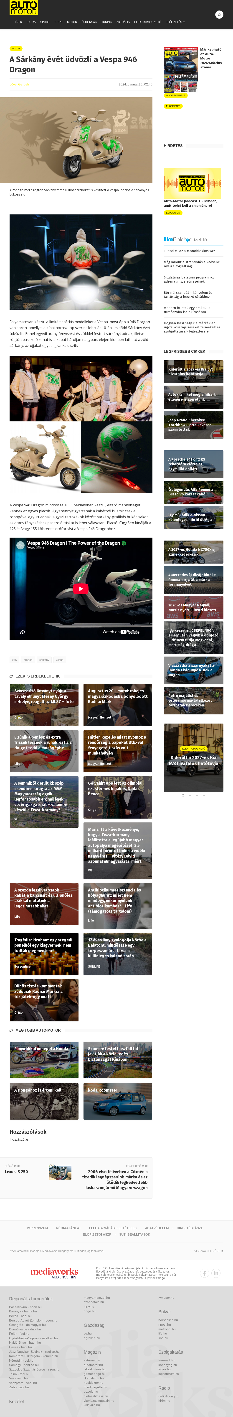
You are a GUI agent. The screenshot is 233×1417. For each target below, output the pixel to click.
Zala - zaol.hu (19, 1387)
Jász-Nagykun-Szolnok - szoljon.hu (34, 1351)
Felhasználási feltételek (113, 1228)
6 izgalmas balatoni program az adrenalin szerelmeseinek (189, 279)
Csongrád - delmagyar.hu (27, 1325)
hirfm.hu (164, 1400)
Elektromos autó (147, 22)
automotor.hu (93, 1365)
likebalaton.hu (94, 1378)
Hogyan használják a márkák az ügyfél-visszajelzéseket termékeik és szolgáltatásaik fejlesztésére (192, 327)
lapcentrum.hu (168, 1374)
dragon (28, 660)
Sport (45, 22)
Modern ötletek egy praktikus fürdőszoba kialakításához (187, 310)
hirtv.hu (89, 1306)
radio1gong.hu (168, 1396)
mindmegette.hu (95, 1387)
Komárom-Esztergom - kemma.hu (33, 1356)
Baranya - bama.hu (23, 1311)
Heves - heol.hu (20, 1347)
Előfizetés (174, 22)
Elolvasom (173, 212)
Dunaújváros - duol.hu (25, 1329)
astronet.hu (92, 1360)
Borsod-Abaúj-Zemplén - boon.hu (33, 1320)
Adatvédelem (157, 1228)
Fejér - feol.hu (19, 1333)
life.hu (162, 1333)
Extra (31, 22)
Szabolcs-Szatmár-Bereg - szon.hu (34, 1369)
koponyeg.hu (167, 1365)
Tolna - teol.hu (19, 1374)
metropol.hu (167, 1329)
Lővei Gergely (20, 84)
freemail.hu (166, 1360)
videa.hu (164, 1369)
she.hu (163, 1338)
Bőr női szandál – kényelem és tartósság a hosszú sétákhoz (188, 295)
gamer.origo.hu (95, 1374)
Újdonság (89, 22)
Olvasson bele (175, 95)
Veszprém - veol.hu (23, 1383)
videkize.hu (92, 1405)
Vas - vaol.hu (18, 1378)
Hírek (18, 22)
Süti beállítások (134, 1234)
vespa (59, 660)
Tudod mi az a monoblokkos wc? (189, 251)
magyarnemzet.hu (97, 1297)
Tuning (106, 22)
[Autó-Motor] (24, 7)
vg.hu (88, 1333)
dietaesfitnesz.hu (96, 1396)
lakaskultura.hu (95, 1369)
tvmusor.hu (166, 1297)
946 (14, 660)
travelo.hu (91, 1391)
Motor (72, 22)
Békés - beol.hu (20, 1316)
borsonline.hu (168, 1320)
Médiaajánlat (68, 1228)
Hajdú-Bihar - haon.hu (25, 1342)
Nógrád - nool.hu (21, 1360)
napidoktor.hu (93, 1382)
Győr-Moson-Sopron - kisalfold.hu (33, 1338)
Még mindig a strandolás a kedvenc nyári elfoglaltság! (192, 264)
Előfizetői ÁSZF (97, 1234)
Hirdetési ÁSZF (190, 1228)
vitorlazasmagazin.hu (99, 1400)
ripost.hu (164, 1324)
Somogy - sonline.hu (24, 1365)
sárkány (44, 660)
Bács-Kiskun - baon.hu (25, 1307)
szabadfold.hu (94, 1302)
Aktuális (123, 22)
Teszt (58, 22)
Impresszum (37, 1228)
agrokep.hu (92, 1338)
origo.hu (90, 1311)
